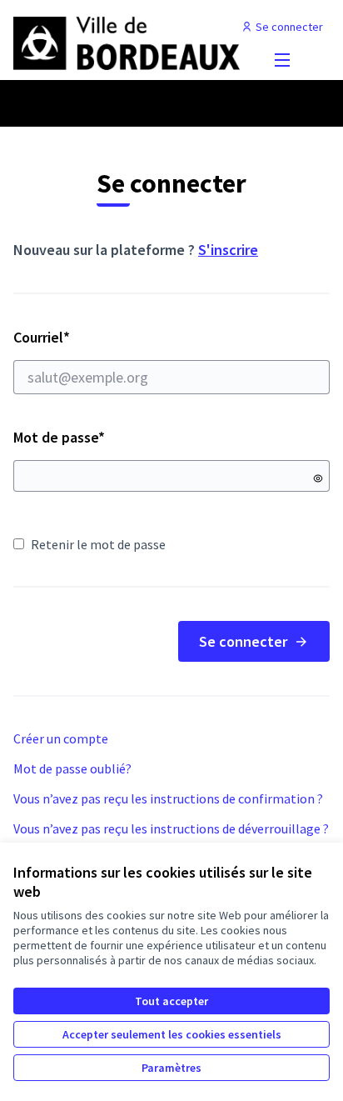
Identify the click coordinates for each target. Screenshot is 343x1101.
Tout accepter (171, 1000)
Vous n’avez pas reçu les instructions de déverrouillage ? (171, 828)
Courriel (100, 337)
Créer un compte (60, 738)
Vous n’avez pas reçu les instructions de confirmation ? (168, 798)
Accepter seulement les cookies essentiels (171, 1034)
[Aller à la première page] (130, 43)
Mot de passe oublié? (72, 768)
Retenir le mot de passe (98, 544)
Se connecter (243, 641)
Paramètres (171, 1067)
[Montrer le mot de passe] (318, 478)
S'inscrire (228, 249)
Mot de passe (59, 437)
